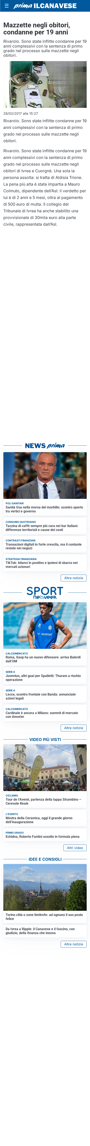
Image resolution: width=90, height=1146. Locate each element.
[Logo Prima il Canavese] (45, 6)
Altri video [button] (75, 848)
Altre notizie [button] (73, 578)
